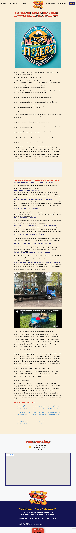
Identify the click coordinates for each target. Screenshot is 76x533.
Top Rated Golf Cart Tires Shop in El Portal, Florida (23, 421)
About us (3, 3)
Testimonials (62, 3)
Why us (5, 7)
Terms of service (34, 518)
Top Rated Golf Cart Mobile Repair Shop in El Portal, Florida (39, 414)
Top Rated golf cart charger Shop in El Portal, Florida (54, 406)
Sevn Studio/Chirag (38, 524)
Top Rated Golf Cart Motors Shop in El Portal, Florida (54, 414)
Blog (54, 518)
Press (48, 518)
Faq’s (43, 518)
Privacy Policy (23, 518)
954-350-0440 (36, 512)
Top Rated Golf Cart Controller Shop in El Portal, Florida (24, 414)
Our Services (13, 3)
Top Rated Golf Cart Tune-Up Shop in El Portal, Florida (39, 421)
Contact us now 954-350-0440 (38, 531)
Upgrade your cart (49, 3)
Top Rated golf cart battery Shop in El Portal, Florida (23, 406)
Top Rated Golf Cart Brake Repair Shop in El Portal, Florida (39, 406)
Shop (24, 3)
